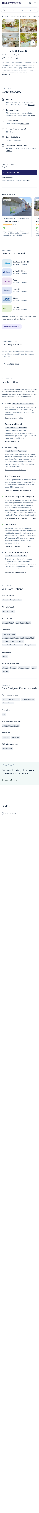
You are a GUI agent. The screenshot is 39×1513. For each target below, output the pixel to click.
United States (15, 16)
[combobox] (19, 9)
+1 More (9, 151)
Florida (24, 16)
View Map (31, 105)
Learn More (24, 124)
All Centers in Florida (20, 264)
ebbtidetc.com (7, 178)
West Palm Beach (34, 16)
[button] (34, 3)
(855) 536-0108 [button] (13, 364)
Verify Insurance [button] (10, 327)
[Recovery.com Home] (11, 3)
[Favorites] (30, 3)
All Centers (5, 16)
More (33, 115)
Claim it (27, 180)
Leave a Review (11, 780)
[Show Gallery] (32, 42)
